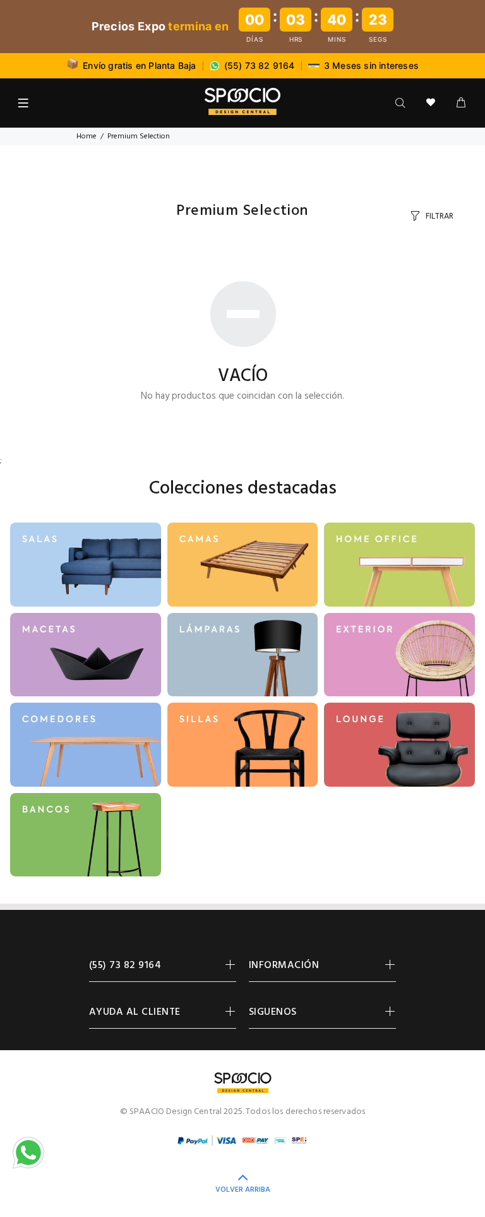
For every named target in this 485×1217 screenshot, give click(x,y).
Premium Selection (138, 136)
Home (86, 136)
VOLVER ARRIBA (242, 1190)
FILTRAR (439, 216)
